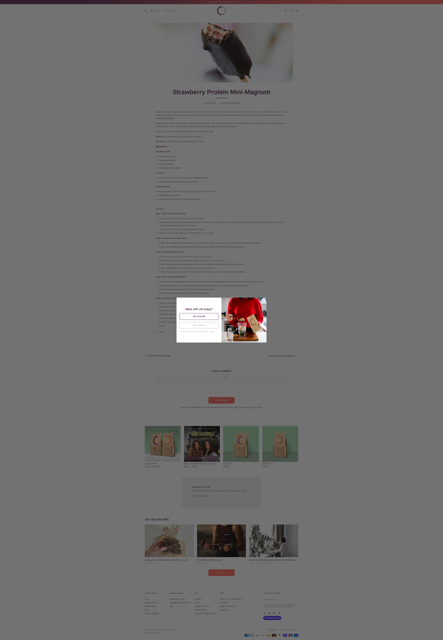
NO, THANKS (199, 325)
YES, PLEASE (199, 316)
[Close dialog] (264, 301)
